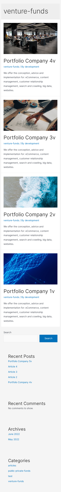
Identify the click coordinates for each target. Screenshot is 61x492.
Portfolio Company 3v (30, 137)
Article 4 (12, 366)
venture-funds (11, 66)
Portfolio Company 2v (29, 214)
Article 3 (12, 371)
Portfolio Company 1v (29, 291)
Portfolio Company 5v (20, 361)
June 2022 (14, 434)
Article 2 (12, 377)
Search (7, 332)
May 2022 (13, 439)
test (10, 476)
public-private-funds (19, 470)
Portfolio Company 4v (30, 61)
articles (12, 465)
